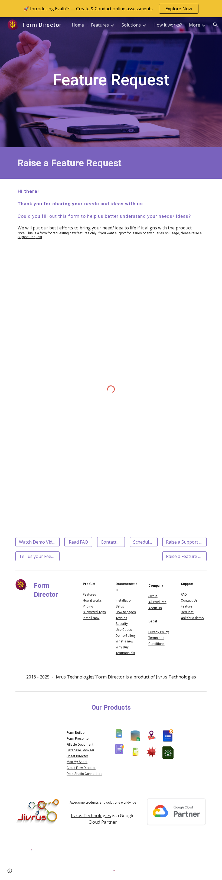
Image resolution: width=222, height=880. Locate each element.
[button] (215, 24)
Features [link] (100, 25)
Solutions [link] (131, 25)
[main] (111, 82)
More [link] (194, 25)
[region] (111, 8)
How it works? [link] (168, 25)
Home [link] (78, 25)
